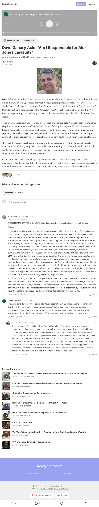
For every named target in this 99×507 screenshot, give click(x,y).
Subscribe (81, 4)
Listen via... (29, 40)
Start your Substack (43, 495)
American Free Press (28, 99)
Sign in (92, 4)
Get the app (62, 495)
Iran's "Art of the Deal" (22, 422)
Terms (50, 488)
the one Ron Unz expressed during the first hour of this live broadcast (57, 166)
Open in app (13, 40)
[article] (49, 376)
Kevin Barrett (8, 62)
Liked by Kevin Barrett (18, 219)
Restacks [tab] (19, 193)
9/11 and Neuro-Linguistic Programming (31, 442)
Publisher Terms (59, 486)
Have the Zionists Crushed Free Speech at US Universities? (39, 412)
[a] (6, 376)
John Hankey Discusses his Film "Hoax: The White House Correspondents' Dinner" (50, 373)
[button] (7, 23)
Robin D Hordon (15, 216)
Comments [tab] (8, 193)
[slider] (47, 32)
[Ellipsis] (96, 216)
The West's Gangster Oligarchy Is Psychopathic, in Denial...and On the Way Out (49, 432)
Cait (13, 322)
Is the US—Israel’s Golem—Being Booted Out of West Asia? (39, 403)
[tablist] (13, 192)
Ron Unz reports (10, 113)
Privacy (43, 488)
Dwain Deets (13, 300)
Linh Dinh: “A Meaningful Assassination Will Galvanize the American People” (47, 383)
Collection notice (61, 488)
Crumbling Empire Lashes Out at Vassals (31, 393)
